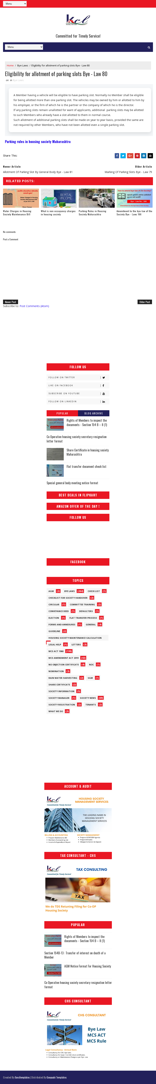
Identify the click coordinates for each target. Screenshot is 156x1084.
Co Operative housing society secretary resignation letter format (77, 438)
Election (54, 617)
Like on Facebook (61, 385)
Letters (76, 644)
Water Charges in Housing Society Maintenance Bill (17, 212)
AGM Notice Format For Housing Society (87, 966)
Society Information (61, 691)
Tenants (90, 704)
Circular (54, 604)
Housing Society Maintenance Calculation (75, 637)
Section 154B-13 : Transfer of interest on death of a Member (75, 955)
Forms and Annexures (62, 624)
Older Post (144, 302)
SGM (90, 677)
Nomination (56, 671)
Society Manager (59, 697)
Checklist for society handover (68, 597)
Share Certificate (59, 684)
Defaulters (86, 611)
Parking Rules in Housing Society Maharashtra (92, 212)
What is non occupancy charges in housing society (58, 212)
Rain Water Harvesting (63, 677)
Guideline (54, 631)
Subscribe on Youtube (64, 393)
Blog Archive (93, 413)
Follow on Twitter (62, 377)
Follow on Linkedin (63, 401)
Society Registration (62, 704)
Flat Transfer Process (83, 617)
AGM (51, 591)
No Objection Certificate (64, 664)
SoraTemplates (22, 1077)
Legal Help (55, 644)
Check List (94, 591)
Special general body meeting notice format (72, 483)
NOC (91, 664)
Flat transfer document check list (86, 466)
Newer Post (10, 302)
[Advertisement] (78, 335)
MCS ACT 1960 (56, 651)
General (91, 624)
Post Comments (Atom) (34, 306)
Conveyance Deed (59, 611)
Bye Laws (22, 65)
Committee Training (82, 604)
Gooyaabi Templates (57, 1077)
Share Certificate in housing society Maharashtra (88, 452)
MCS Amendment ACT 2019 (63, 657)
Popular (62, 413)
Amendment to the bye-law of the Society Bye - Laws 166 (134, 212)
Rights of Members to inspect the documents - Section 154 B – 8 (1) (87, 422)
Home (10, 65)
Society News (88, 697)
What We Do (56, 711)
